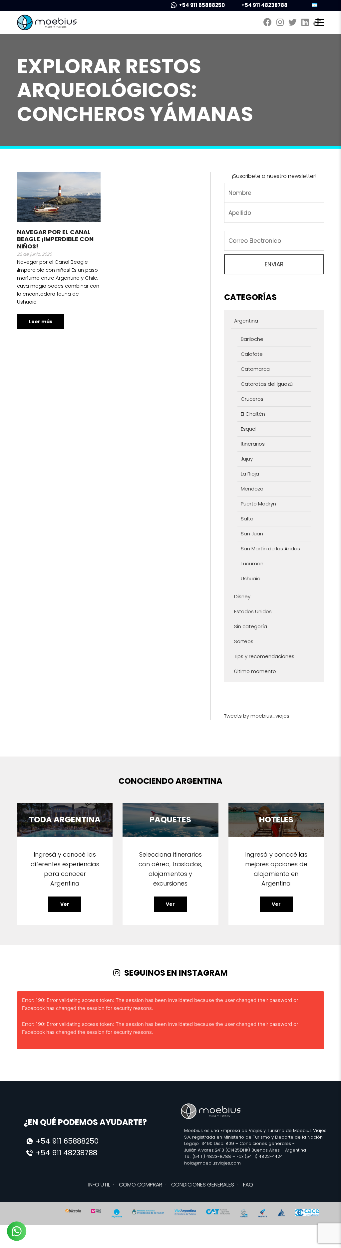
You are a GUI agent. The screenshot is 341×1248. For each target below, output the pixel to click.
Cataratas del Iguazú (267, 383)
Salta (247, 518)
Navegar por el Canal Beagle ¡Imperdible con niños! (55, 239)
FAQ (248, 1184)
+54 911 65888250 (202, 5)
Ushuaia (250, 578)
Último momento (255, 671)
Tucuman (252, 563)
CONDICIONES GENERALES (202, 1184)
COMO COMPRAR (140, 1184)
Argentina (246, 320)
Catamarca (255, 368)
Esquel (248, 428)
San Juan (252, 533)
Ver (64, 904)
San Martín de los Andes (270, 548)
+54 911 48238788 (264, 5)
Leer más (40, 321)
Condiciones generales (265, 1143)
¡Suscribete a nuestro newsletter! (274, 176)
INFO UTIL (99, 1184)
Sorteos (243, 641)
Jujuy (247, 458)
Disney (242, 596)
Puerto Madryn (258, 503)
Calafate (252, 353)
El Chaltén (253, 413)
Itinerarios (253, 443)
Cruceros (252, 398)
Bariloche (252, 339)
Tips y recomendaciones (264, 656)
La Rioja (250, 473)
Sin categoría (250, 626)
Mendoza (252, 488)
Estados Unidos (253, 611)
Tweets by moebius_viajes (256, 715)
